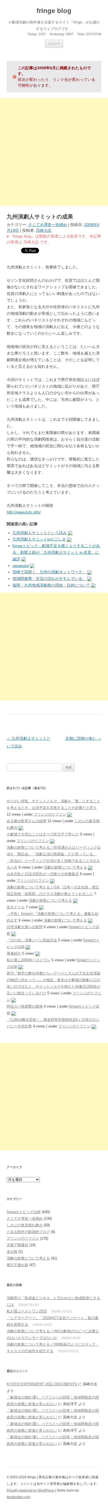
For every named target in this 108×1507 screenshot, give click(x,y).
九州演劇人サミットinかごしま (39, 539)
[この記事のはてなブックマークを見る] (70, 533)
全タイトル (16, 907)
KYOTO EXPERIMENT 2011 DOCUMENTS (42, 1384)
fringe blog (54, 10)
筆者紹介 (14, 953)
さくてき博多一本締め (47, 224)
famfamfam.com (18, 1497)
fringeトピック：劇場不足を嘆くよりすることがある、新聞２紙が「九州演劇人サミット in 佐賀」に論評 (56, 552)
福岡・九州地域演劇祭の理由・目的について (51, 585)
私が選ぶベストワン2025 (27, 1311)
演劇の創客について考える (65, 867)
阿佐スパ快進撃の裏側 (25, 1006)
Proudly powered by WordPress (30, 1490)
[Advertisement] (54, 152)
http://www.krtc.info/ (24, 512)
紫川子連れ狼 (17, 1265)
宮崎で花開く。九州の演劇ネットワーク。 (49, 572)
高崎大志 (44, 230)
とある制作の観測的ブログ (28, 1232)
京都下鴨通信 (17, 1245)
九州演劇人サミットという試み (39, 533)
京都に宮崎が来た (83, 738)
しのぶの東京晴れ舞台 (25, 1225)
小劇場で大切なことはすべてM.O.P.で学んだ (43, 834)
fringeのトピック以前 (24, 1212)
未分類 (12, 1252)
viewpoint (20, 565)
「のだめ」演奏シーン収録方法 (32, 940)
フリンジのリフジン (50, 814)
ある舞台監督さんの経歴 (26, 821)
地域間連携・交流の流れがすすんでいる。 (49, 578)
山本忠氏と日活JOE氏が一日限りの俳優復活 (43, 874)
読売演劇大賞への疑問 (25, 927)
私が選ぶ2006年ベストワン (28, 960)
